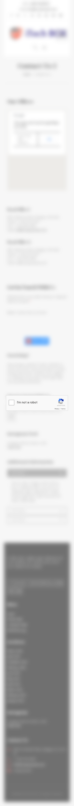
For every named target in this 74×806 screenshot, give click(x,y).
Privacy (56, 409)
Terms (63, 409)
